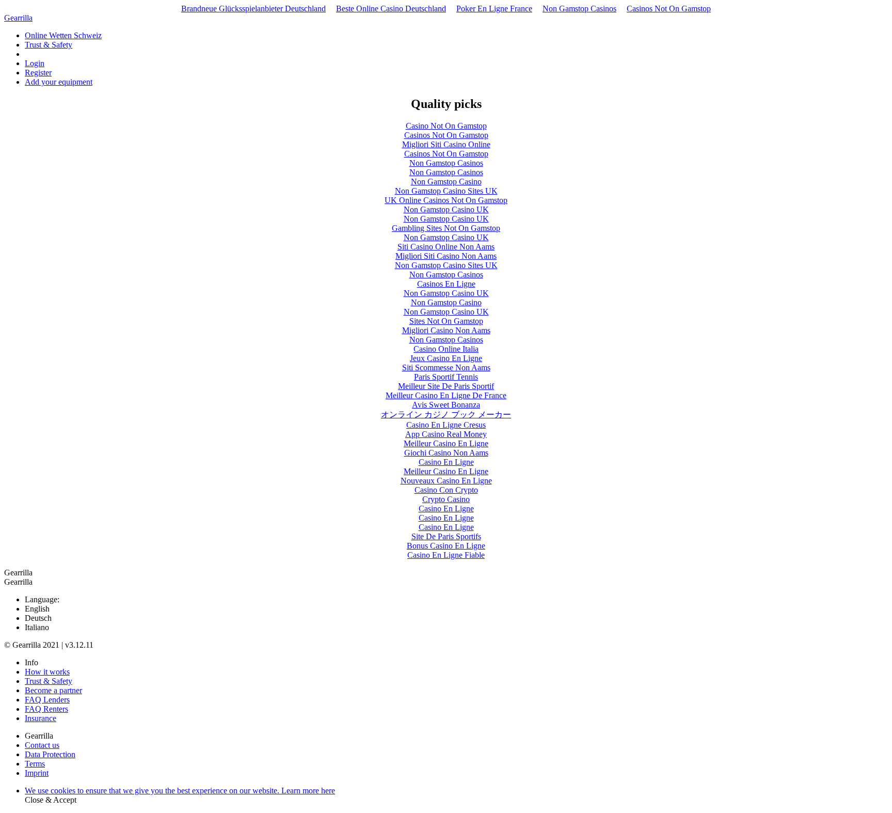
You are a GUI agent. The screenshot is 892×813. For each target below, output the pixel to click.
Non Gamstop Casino (446, 181)
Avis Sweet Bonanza (446, 404)
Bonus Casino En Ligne (446, 545)
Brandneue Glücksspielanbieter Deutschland (253, 8)
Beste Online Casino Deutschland (391, 8)
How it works (47, 671)
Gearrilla (18, 17)
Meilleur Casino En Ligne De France (446, 395)
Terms (35, 763)
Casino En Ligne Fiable (446, 555)
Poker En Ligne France (494, 8)
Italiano (37, 627)
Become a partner (53, 690)
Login (34, 63)
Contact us (42, 745)
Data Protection (50, 754)
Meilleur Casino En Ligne (446, 443)
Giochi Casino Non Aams (446, 452)
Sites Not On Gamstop (446, 321)
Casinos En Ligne (446, 283)
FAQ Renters (46, 709)
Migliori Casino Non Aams (446, 330)
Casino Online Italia (446, 349)
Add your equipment (58, 81)
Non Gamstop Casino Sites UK (446, 190)
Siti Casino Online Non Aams (446, 246)
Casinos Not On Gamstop (669, 8)
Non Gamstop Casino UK (446, 209)
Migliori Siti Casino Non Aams (446, 256)
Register (38, 72)
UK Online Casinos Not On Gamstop (446, 200)
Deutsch (38, 618)
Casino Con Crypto (446, 490)
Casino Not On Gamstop (446, 125)
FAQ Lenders (47, 699)
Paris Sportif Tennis (446, 376)
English (37, 608)
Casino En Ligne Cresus (446, 424)
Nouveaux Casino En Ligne (446, 480)
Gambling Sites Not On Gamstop (446, 228)
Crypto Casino (446, 499)
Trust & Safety (48, 44)
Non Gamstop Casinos (579, 8)
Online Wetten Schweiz (63, 35)
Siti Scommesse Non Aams (446, 367)
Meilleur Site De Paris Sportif (446, 386)
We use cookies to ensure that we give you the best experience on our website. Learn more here (180, 790)
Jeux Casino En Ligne (446, 358)
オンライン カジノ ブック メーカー (446, 414)
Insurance (40, 718)
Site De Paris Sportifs (446, 536)
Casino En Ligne (446, 462)
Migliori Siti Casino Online (446, 144)
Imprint (37, 773)
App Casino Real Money (446, 434)
